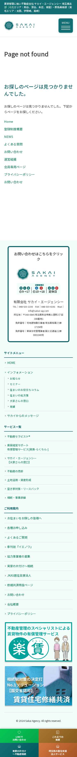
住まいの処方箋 (19, 395)
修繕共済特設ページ (20, 585)
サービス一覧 (12, 427)
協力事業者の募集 (18, 556)
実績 (12, 406)
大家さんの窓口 (19, 401)
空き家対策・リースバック (23, 489)
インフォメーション (20, 372)
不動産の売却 (15, 471)
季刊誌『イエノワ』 (20, 547)
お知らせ (15, 378)
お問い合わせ (13, 152)
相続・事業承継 (16, 497)
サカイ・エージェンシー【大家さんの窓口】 (22, 460)
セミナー (15, 384)
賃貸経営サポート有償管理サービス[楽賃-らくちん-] (27, 447)
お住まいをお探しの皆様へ (24, 518)
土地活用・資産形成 (19, 480)
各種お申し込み (17, 528)
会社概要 (13, 604)
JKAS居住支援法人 (19, 575)
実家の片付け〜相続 (20, 566)
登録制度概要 (13, 129)
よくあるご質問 (17, 537)
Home (8, 121)
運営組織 (10, 159)
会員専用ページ (15, 167)
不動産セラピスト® (18, 436)
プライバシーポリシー (19, 174)
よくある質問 (13, 144)
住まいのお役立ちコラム (24, 390)
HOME (8, 7)
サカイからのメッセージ (23, 416)
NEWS (8, 136)
